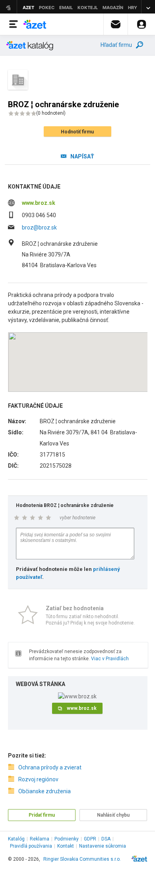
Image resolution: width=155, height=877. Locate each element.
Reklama (39, 839)
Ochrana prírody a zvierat (49, 767)
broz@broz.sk (39, 227)
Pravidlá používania (31, 846)
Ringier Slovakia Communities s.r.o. (82, 859)
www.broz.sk (38, 203)
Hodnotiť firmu (77, 132)
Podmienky (66, 839)
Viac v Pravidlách (110, 658)
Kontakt (65, 846)
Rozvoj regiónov (38, 779)
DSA (105, 839)
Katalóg (16, 839)
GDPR (90, 839)
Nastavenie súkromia (102, 846)
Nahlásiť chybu (113, 815)
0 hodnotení (51, 113)
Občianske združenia (44, 791)
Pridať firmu (42, 815)
